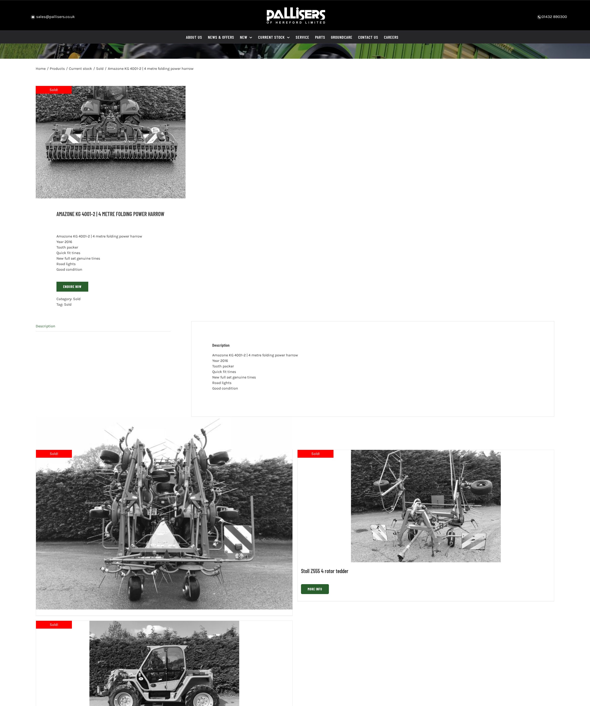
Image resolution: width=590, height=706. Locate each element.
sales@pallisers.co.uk (55, 16)
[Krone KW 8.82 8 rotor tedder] (164, 513)
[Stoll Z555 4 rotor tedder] (426, 506)
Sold (76, 299)
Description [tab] (45, 326)
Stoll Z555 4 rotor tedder (324, 571)
